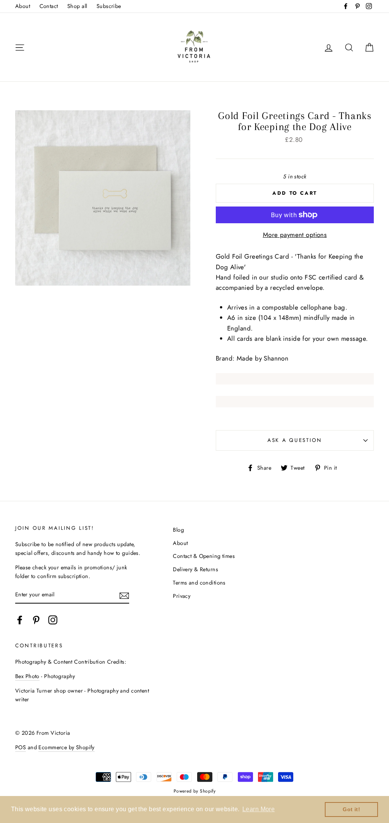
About (22, 6)
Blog (178, 530)
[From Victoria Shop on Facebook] (19, 619)
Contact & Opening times (204, 556)
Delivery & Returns (195, 569)
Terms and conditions (199, 582)
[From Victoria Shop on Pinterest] (36, 619)
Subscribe (108, 6)
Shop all (77, 6)
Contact (49, 6)
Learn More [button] (258, 809)
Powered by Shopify (195, 791)
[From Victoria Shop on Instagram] (52, 619)
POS (20, 747)
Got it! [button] (351, 809)
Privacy (181, 596)
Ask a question (294, 440)
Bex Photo (27, 676)
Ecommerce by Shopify (66, 747)
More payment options (295, 234)
